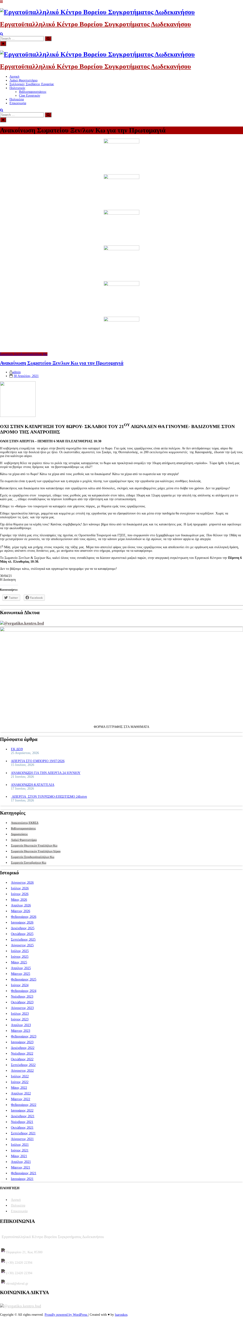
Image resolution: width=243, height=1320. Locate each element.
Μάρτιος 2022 (20, 1099)
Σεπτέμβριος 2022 (23, 1065)
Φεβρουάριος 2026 (23, 917)
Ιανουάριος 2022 (22, 1110)
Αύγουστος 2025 (22, 945)
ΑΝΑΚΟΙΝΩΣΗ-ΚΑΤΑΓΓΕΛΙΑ (32, 785)
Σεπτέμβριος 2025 (23, 939)
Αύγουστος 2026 (22, 882)
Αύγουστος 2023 (22, 1008)
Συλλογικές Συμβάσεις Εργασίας (31, 84)
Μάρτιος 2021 (20, 1167)
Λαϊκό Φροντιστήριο (23, 80)
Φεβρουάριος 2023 (23, 1036)
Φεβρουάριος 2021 (23, 1173)
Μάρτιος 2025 (20, 974)
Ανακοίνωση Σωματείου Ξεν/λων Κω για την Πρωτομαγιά (61, 363)
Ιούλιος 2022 (20, 1076)
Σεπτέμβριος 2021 (23, 1133)
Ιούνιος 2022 (19, 1082)
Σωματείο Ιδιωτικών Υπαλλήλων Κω (34, 845)
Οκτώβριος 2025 (22, 934)
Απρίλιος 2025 (21, 968)
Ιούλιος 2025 (20, 951)
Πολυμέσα (16, 99)
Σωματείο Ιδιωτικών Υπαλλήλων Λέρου (36, 851)
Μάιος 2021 (19, 1156)
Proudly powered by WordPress (66, 1314)
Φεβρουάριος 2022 (23, 1105)
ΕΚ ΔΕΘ (17, 749)
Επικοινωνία (17, 103)
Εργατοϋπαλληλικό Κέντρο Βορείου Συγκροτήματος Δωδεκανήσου (95, 24)
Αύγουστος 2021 (22, 1139)
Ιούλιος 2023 (20, 1013)
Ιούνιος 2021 (19, 1150)
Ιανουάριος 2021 (22, 1179)
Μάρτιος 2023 (20, 1030)
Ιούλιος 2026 (20, 888)
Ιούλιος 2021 (20, 1144)
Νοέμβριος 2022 (22, 1053)
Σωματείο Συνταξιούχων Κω (28, 862)
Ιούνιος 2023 (19, 1019)
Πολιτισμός (17, 88)
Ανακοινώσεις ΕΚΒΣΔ (24, 823)
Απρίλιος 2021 (21, 1162)
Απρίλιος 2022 (21, 1093)
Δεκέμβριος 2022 (22, 1048)
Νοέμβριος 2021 (22, 1122)
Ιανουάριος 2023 (22, 1042)
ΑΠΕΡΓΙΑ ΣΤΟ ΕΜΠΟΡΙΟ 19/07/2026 (38, 761)
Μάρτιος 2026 (20, 911)
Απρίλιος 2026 (21, 905)
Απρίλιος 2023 (21, 1025)
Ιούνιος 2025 (19, 956)
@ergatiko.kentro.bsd (24, 623)
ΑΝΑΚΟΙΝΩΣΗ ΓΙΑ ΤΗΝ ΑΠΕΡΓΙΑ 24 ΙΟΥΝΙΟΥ (45, 773)
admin (16, 372)
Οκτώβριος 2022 (22, 1059)
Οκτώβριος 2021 (22, 1127)
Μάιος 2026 (19, 899)
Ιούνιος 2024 (19, 985)
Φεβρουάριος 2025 (23, 979)
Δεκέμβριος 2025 (22, 928)
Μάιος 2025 (19, 962)
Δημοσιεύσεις (19, 834)
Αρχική (14, 76)
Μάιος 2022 (19, 1087)
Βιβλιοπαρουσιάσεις (33, 92)
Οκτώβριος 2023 (22, 1002)
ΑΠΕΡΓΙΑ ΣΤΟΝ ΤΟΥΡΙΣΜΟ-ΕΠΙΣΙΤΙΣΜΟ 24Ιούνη (49, 796)
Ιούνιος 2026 (19, 894)
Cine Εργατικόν (29, 95)
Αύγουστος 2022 (22, 1070)
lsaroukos (121, 1314)
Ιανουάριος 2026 (22, 922)
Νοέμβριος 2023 (22, 996)
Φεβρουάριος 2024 (23, 991)
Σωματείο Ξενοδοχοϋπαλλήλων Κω (23, 354)
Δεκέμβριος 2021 (22, 1116)
